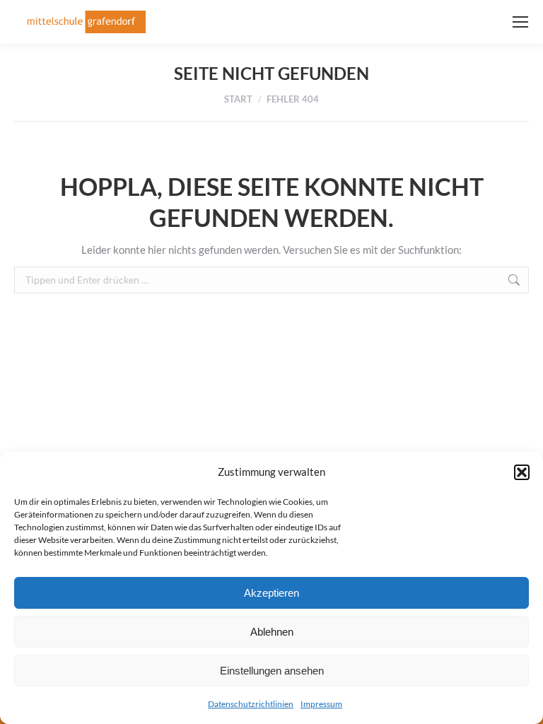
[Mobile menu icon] (520, 21)
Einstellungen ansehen (272, 671)
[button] (522, 472)
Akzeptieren (271, 593)
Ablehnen (271, 632)
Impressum (321, 704)
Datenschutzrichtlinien (250, 704)
